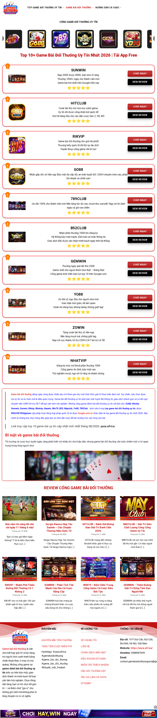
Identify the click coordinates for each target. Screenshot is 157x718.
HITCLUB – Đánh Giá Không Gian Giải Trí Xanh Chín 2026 (98, 527)
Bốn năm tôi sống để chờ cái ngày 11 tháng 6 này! (19, 526)
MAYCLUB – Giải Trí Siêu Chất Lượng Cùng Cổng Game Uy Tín (137, 527)
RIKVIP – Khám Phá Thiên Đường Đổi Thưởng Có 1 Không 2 (19, 588)
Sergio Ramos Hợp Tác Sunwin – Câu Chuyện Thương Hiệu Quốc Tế (59, 527)
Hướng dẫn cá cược (107, 7)
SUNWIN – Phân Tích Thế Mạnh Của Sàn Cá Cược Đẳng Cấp (58, 588)
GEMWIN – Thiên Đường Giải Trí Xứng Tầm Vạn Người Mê (137, 588)
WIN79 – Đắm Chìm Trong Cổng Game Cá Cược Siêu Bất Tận (98, 588)
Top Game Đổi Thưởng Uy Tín (44, 7)
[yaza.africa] (12, 7)
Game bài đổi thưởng (78, 7)
